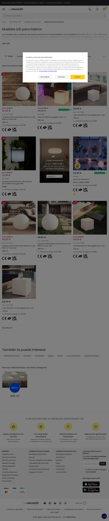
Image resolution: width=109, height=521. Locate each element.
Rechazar (61, 77)
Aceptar (77, 77)
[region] (55, 67)
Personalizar (45, 77)
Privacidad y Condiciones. (48, 71)
